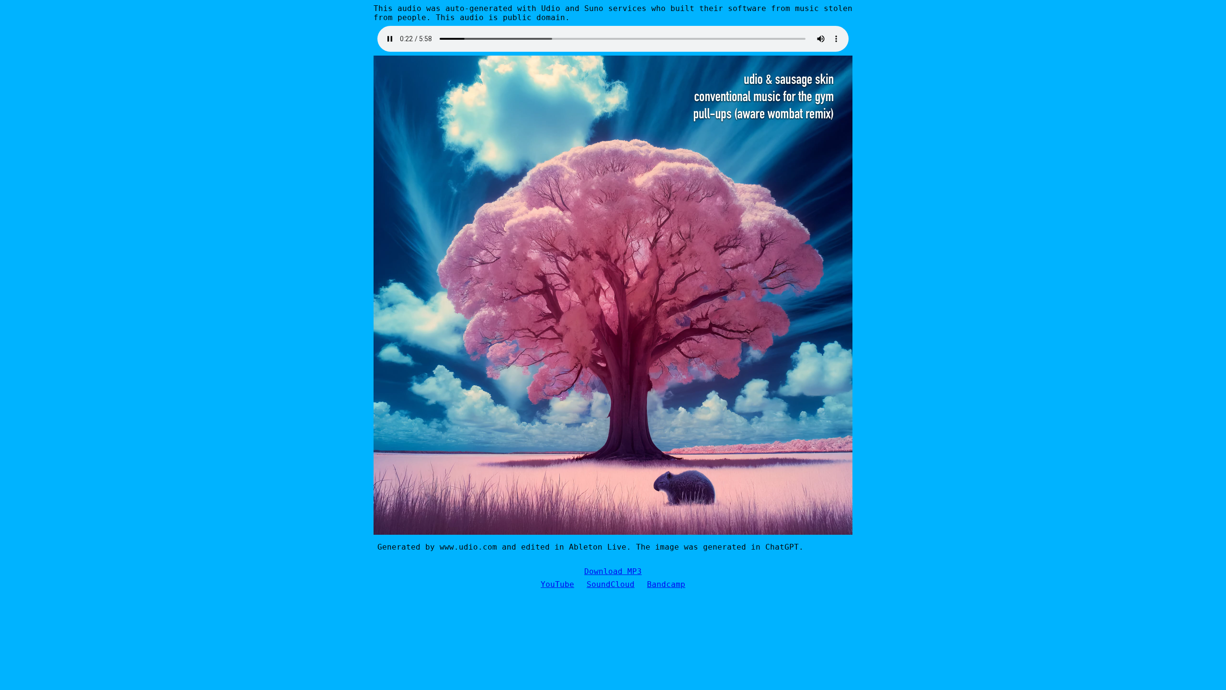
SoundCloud (611, 584)
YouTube (557, 584)
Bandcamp (666, 584)
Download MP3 (613, 571)
